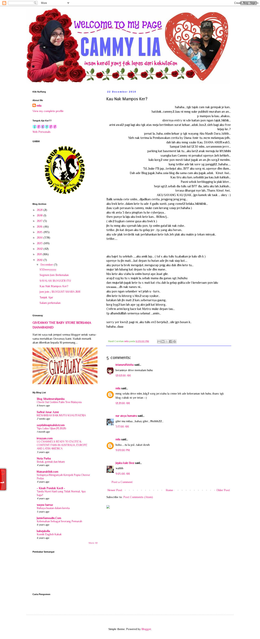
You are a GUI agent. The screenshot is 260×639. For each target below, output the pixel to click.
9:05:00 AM (123, 473)
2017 (40, 220)
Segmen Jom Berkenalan (54, 275)
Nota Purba (44, 458)
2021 (40, 210)
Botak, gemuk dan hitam (51, 461)
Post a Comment (122, 482)
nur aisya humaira (126, 415)
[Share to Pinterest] (174, 341)
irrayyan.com (45, 438)
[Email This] (159, 341)
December (47, 264)
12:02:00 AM (123, 375)
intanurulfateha (125, 364)
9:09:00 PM (123, 450)
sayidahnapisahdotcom (51, 425)
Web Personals (41, 131)
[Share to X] (167, 341)
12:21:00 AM (123, 403)
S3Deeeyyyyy (48, 269)
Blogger (146, 629)
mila (118, 388)
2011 (40, 254)
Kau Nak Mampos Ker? (54, 286)
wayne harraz (45, 504)
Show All (93, 543)
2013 (40, 243)
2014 (40, 237)
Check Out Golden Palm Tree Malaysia (59, 402)
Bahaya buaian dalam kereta (53, 508)
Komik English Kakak (49, 534)
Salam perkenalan (50, 302)
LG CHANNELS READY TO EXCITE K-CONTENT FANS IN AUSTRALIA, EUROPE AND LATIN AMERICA (62, 445)
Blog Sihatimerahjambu (51, 398)
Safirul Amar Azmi (48, 412)
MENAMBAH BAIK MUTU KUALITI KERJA (61, 415)
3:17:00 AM (122, 426)
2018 (40, 215)
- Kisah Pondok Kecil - (51, 488)
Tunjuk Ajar (46, 297)
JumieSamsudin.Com (49, 518)
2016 (40, 226)
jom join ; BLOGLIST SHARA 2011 (60, 291)
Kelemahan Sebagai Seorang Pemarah (59, 521)
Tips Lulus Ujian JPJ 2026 (51, 428)
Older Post (223, 490)
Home (169, 490)
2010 (40, 260)
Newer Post (114, 490)
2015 (40, 232)
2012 (40, 248)
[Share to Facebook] (171, 341)
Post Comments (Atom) (138, 497)
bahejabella (43, 531)
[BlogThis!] (163, 341)
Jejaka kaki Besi (125, 463)
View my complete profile (48, 111)
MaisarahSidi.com (47, 471)
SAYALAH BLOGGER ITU (55, 280)
